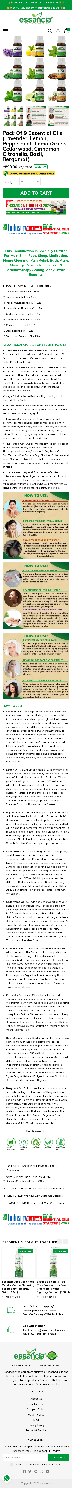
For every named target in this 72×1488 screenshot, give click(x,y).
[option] (36, 68)
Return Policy (36, 1414)
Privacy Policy (36, 1425)
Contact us (36, 1404)
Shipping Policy (36, 1409)
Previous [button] (6, 116)
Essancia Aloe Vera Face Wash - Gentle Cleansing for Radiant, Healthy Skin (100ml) (18, 1287)
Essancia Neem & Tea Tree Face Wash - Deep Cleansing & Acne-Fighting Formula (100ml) (53, 1287)
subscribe (58, 1457)
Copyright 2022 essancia (36, 1483)
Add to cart (36, 193)
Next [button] (66, 116)
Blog (36, 1419)
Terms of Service (36, 1430)
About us (36, 1399)
